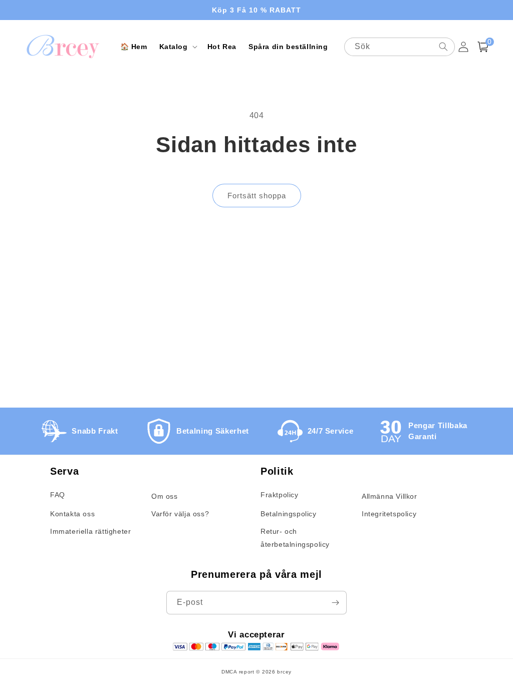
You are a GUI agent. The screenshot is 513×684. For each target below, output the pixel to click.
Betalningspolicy (289, 514)
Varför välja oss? (180, 514)
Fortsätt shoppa (256, 195)
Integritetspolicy (389, 514)
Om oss (164, 496)
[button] (177, 46)
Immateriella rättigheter (90, 531)
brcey (284, 671)
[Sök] (443, 46)
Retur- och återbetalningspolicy (295, 537)
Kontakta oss (72, 514)
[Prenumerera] (335, 602)
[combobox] (400, 47)
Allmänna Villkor (389, 496)
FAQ (57, 495)
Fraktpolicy (280, 495)
